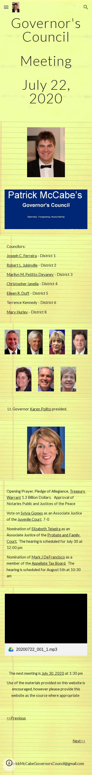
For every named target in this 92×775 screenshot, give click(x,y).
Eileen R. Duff (18, 293)
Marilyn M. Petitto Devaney (30, 274)
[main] (46, 60)
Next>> (79, 741)
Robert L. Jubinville (22, 265)
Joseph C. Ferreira (22, 256)
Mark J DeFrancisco (48, 557)
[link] (46, 624)
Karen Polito (40, 409)
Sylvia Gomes (32, 513)
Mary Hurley (17, 312)
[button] (6, 7)
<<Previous (16, 718)
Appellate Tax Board (48, 563)
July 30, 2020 (53, 673)
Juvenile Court (30, 519)
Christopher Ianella (23, 284)
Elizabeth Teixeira (46, 529)
